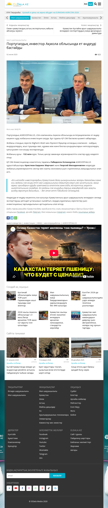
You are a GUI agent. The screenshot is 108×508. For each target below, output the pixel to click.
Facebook (21, 212)
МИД (39, 223)
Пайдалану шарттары (80, 438)
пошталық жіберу (86, 212)
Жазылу (57, 475)
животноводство (14, 223)
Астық (54, 17)
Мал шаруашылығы (20, 17)
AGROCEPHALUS (70, 223)
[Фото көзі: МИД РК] (54, 92)
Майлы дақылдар (67, 17)
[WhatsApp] (15, 217)
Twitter (42, 446)
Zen (41, 458)
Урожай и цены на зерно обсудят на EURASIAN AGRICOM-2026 (50, 12)
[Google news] (55, 488)
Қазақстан (36, 17)
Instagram (61, 212)
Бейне (73, 415)
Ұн (79, 17)
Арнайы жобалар (14, 363)
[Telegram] (11, 217)
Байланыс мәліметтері (80, 442)
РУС (86, 4)
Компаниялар (14, 442)
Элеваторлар (45, 419)
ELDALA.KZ (76, 430)
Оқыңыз (75, 387)
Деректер (13, 430)
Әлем (46, 17)
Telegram (37, 212)
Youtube (42, 442)
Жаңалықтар (47, 387)
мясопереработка (52, 223)
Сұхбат (73, 391)
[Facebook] (8, 217)
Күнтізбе (12, 434)
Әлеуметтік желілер (51, 430)
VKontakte (43, 450)
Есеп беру (74, 407)
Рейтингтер (75, 403)
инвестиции (29, 223)
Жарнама (74, 446)
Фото (72, 411)
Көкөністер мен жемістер (50, 422)
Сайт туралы (76, 434)
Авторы (73, 450)
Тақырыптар (15, 387)
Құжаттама (13, 438)
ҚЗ (90, 4)
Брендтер (12, 446)
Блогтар (74, 395)
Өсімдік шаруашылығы (18, 391)
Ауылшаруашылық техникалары (54, 415)
